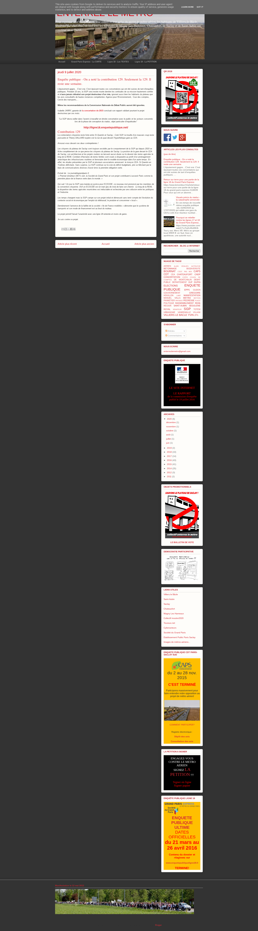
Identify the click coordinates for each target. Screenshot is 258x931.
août (168, 434)
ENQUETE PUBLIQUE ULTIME (182, 823)
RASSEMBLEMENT (184, 303)
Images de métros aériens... (177, 642)
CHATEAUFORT (184, 274)
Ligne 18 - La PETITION (145, 62)
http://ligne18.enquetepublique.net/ (106, 127)
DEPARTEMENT (179, 282)
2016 (169, 460)
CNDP (197, 274)
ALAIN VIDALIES (181, 266)
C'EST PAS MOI (185, 271)
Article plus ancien (144, 244)
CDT (166, 274)
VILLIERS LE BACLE (175, 315)
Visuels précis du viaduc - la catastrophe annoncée (188, 198)
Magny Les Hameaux (174, 613)
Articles (171, 331)
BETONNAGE (170, 268)
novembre (171, 426)
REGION (167, 306)
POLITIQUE (169, 303)
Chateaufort (169, 609)
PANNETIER (169, 301)
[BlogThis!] (65, 229)
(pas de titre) (170, 154)
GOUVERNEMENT (172, 293)
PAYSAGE (179, 300)
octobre (170, 430)
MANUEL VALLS (172, 298)
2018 (169, 452)
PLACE (197, 300)
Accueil (61, 62)
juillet (169, 439)
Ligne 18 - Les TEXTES (118, 62)
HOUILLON (168, 295)
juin (168, 443)
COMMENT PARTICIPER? (182, 724)
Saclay (167, 604)
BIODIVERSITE (193, 269)
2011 (169, 476)
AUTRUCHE (195, 266)
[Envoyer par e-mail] (62, 229)
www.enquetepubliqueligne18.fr (182, 863)
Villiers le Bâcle (171, 594)
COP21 (185, 277)
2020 (169, 419)
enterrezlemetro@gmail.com (177, 351)
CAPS (197, 271)
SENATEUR (177, 309)
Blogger (158, 925)
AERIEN (167, 266)
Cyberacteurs (170, 628)
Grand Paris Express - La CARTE (86, 62)
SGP (187, 309)
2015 (169, 464)
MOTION (197, 298)
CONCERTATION (172, 277)
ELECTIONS (171, 285)
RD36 (197, 303)
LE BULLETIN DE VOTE (182, 542)
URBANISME (169, 312)
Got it (200, 7)
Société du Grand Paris (175, 632)
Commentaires (174, 335)
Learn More (187, 7)
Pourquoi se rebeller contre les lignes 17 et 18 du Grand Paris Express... (188, 220)
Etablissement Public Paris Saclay (179, 637)
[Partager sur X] (68, 229)
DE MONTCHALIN (183, 280)
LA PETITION (180, 772)
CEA (173, 274)
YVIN (191, 315)
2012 (169, 472)
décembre (171, 422)
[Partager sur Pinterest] (74, 229)
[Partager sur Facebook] (71, 229)
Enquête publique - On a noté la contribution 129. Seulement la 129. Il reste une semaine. (181, 162)
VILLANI (196, 312)
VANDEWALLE (184, 312)
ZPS (196, 315)
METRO (187, 298)
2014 (169, 468)
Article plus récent (67, 244)
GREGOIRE (194, 293)
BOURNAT (170, 271)
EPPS (187, 290)
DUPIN (197, 282)
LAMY (178, 295)
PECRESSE (188, 300)
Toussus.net (169, 623)
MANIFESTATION (192, 295)
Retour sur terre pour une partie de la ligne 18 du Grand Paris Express (181, 180)
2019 (169, 448)
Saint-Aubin (169, 599)
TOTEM (197, 309)
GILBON (196, 290)
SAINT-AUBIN (180, 305)
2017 (169, 456)
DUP (190, 282)
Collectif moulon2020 (173, 618)
